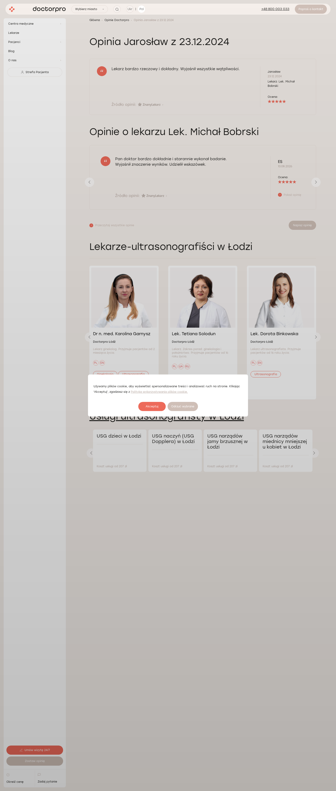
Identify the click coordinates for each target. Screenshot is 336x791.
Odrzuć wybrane (182, 406)
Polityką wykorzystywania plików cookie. (159, 391)
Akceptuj (152, 406)
